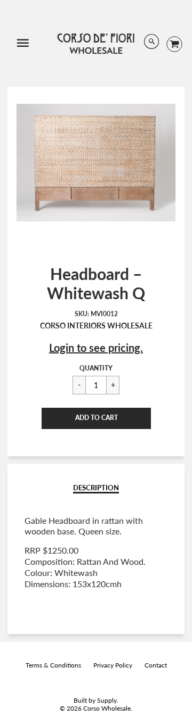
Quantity (96, 368)
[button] (96, 418)
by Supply (103, 700)
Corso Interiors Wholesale (96, 325)
